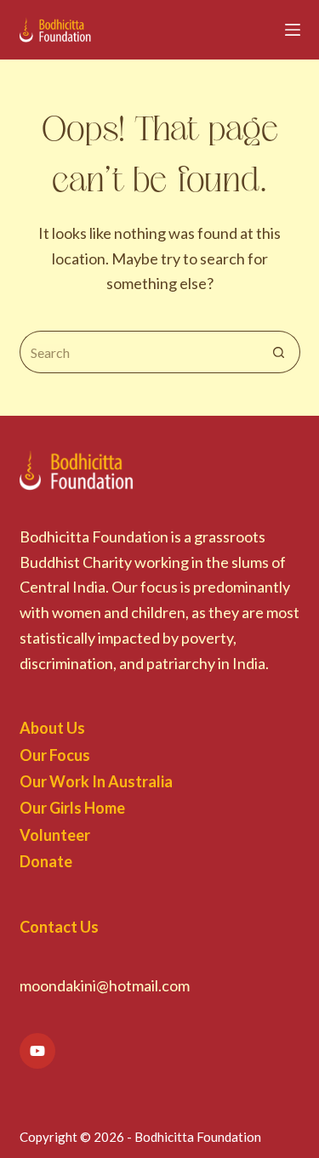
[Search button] (279, 352)
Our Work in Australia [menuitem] (96, 781)
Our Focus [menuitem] (55, 755)
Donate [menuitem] (46, 861)
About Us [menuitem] (52, 727)
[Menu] (292, 29)
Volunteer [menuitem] (55, 835)
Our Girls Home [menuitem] (72, 807)
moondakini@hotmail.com (105, 985)
